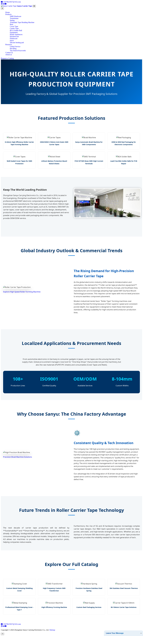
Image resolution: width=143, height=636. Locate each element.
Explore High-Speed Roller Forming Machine (21, 292)
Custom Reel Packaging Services (88, 607)
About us (8, 55)
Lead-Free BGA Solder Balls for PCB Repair (123, 162)
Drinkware (13, 38)
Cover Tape (14, 26)
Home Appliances (16, 34)
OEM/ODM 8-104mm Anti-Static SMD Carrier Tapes (54, 143)
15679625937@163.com (12, 2)
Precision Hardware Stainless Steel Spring (89, 589)
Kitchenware (14, 36)
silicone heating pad (17, 42)
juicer (12, 40)
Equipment (14, 32)
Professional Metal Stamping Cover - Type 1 (19, 608)
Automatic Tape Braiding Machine (22, 22)
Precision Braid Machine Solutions (17, 457)
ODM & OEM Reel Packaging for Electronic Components (123, 143)
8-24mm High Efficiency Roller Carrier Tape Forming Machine (19, 143)
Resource (8, 44)
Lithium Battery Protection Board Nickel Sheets (54, 162)
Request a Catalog (7, 58)
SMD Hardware (15, 16)
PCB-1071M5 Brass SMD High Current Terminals (89, 162)
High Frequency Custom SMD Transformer (54, 589)
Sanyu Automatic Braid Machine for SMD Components (89, 143)
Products (8, 14)
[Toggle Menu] (34, 6)
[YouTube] (5, 4)
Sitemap (52, 630)
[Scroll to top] (2, 634)
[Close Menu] (2, 8)
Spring (12, 20)
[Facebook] (1, 4)
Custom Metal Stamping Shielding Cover (19, 589)
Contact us (9, 53)
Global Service (15, 46)
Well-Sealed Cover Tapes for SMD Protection (19, 162)
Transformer (14, 18)
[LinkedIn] (3, 4)
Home (7, 12)
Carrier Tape (14, 28)
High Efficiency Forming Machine (54, 607)
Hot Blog (13, 48)
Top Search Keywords (18, 50)
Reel (11, 24)
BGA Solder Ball (16, 30)
